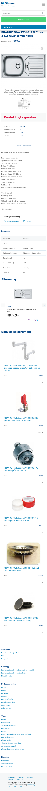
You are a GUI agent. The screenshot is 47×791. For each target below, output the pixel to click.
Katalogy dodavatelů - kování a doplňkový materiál (17, 670)
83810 (41, 525)
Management (5, 722)
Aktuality (11, 777)
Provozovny (5, 760)
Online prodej (5, 705)
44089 (41, 425)
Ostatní (28, 221)
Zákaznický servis (7, 763)
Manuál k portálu (6, 676)
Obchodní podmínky (7, 737)
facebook (30, 777)
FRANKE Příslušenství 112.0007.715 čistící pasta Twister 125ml (21, 519)
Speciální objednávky (8, 702)
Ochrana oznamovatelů (8, 746)
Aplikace (4, 696)
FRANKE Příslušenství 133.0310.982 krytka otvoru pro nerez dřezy (21, 619)
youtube (20, 779)
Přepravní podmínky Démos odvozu (12, 749)
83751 (41, 375)
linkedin (11, 779)
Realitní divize (5, 728)
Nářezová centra (6, 766)
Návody (3, 690)
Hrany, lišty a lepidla (7, 659)
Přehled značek (6, 740)
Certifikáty (4, 693)
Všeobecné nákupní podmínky (11, 743)
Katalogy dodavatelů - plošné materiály (13, 673)
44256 (41, 475)
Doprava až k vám (7, 699)
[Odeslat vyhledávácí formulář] (42, 13)
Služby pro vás (6, 708)
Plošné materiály (6, 656)
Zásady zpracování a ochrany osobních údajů (16, 734)
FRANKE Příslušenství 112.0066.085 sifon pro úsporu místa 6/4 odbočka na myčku (22, 368)
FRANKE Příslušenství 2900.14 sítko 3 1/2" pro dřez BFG (21, 569)
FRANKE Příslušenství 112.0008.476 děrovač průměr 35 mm (21, 469)
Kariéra (3, 731)
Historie (3, 719)
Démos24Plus (23, 19)
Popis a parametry (24, 146)
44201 (41, 625)
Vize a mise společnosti (8, 725)
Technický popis (12, 221)
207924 (40, 575)
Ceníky (3, 687)
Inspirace (21, 777)
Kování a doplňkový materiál (10, 653)
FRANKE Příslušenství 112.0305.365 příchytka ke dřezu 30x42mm (21, 419)
